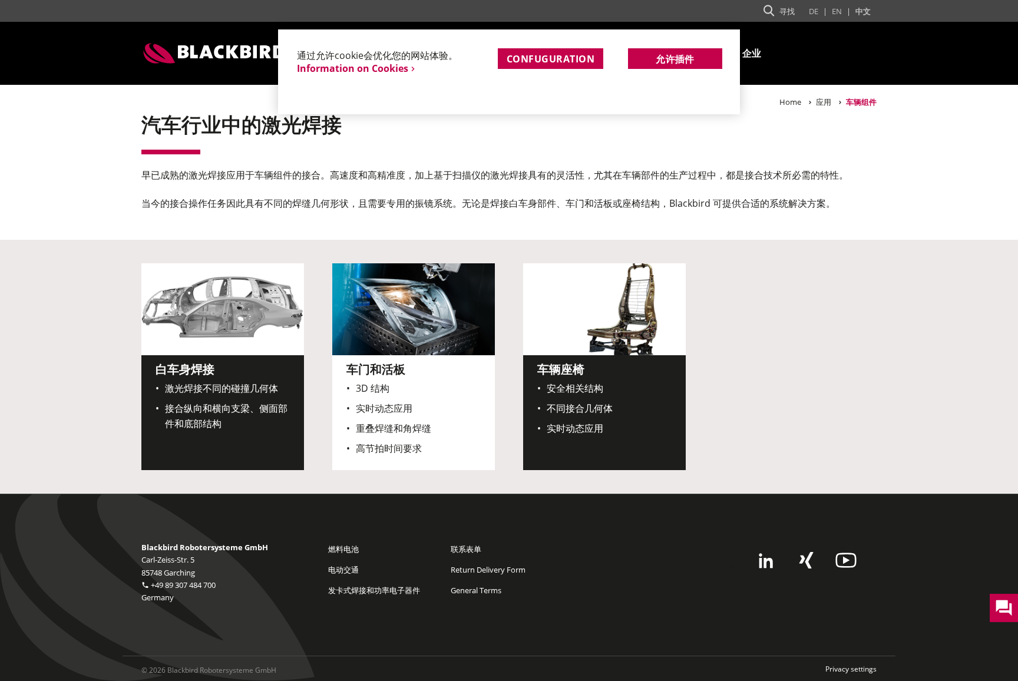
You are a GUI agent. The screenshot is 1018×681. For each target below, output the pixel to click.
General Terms (476, 590)
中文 (863, 11)
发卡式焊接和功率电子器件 (374, 590)
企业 (752, 53)
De (813, 11)
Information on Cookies (352, 68)
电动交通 (343, 569)
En (837, 11)
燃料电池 (343, 549)
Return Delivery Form (488, 569)
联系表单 (466, 549)
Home (790, 102)
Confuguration (550, 58)
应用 (823, 102)
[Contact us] (1004, 607)
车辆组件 (861, 102)
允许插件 (675, 58)
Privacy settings (851, 669)
